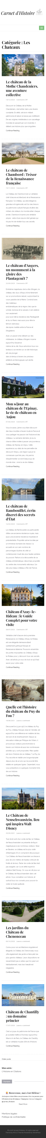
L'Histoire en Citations (11, 1071)
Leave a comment (23, 720)
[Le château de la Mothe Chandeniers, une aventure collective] (23, 65)
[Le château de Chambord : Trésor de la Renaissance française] (23, 153)
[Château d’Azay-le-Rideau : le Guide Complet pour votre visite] (23, 595)
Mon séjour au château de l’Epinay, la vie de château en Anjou (22, 410)
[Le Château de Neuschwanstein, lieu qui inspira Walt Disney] (23, 798)
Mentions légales (9, 1113)
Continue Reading (12, 131)
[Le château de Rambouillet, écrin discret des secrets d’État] (23, 489)
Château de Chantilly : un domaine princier (22, 1016)
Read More (23, 1104)
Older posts (6, 1059)
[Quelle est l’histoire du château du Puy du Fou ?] (23, 690)
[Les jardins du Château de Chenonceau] (23, 911)
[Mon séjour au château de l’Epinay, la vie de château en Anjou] (23, 387)
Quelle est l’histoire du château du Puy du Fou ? (23, 711)
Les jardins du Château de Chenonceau (17, 932)
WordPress (36, 1132)
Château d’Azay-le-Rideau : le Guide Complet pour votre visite (21, 618)
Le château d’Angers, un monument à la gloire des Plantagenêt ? (22, 272)
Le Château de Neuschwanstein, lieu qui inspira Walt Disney (22, 822)
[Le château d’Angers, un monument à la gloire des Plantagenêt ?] (23, 249)
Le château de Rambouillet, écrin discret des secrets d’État (21, 512)
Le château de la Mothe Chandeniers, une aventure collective (22, 88)
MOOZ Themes (18, 1132)
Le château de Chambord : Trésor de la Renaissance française (21, 176)
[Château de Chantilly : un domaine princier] (23, 995)
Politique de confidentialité (14, 1117)
